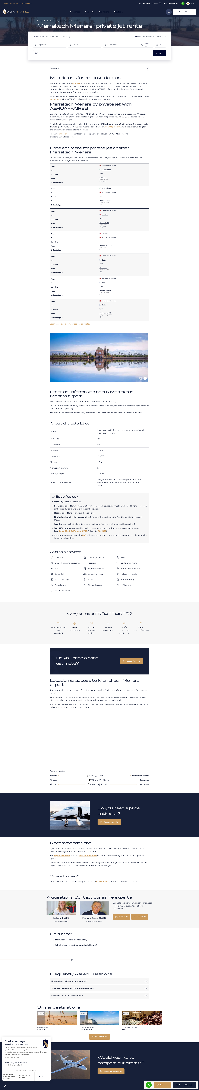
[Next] (145, 378)
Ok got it (42, 1076)
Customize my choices (24, 1076)
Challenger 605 (105, 313)
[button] (5, 1086)
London (105, 215)
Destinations (49, 21)
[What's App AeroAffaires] (182, 3)
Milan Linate (106, 169)
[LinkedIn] (188, 3)
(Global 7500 (64, 531)
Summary (54, 68)
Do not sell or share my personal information (10, 1076)
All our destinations (99, 1037)
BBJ (104, 531)
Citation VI (103, 178)
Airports (59, 21)
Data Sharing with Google (14, 1065)
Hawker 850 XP (105, 290)
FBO (84, 535)
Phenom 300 (104, 223)
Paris (103, 260)
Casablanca (55, 99)
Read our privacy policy (12, 1057)
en (192, 3)
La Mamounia (102, 881)
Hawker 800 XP (105, 200)
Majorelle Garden (62, 856)
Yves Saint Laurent (88, 856)
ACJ (100, 531)
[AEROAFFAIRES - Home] (16, 11)
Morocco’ (76, 83)
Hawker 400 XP (106, 245)
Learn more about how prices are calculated (70, 324)
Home (39, 21)
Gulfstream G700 (79, 531)
